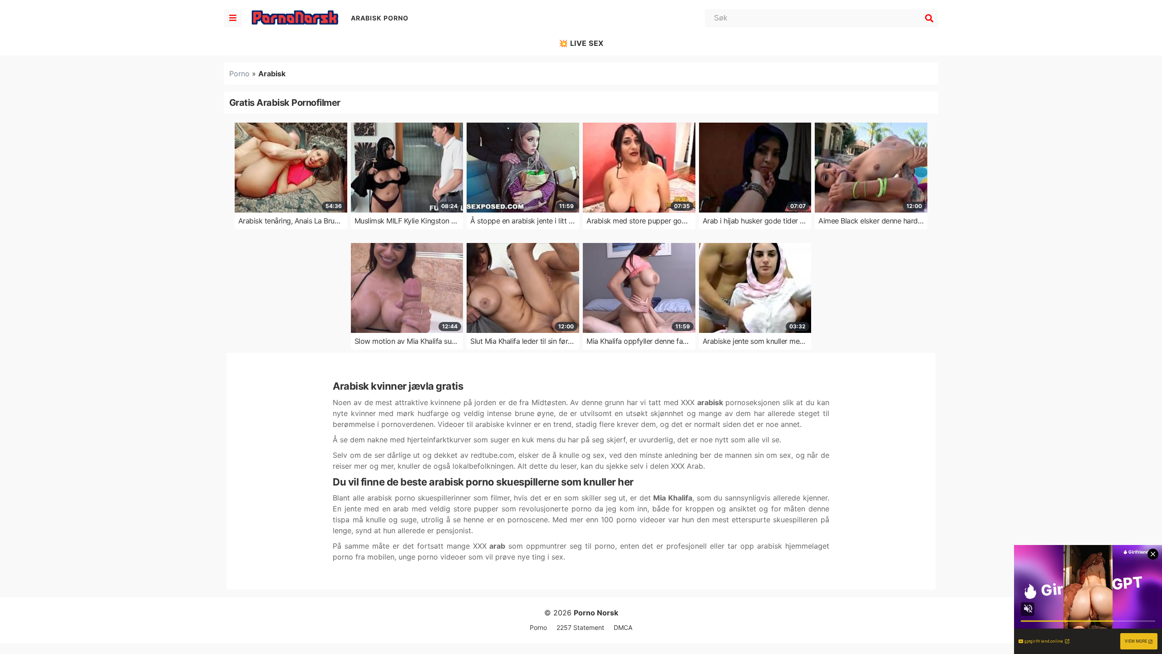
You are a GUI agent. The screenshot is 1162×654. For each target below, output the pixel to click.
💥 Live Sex (581, 43)
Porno (239, 73)
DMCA (623, 627)
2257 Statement (580, 627)
